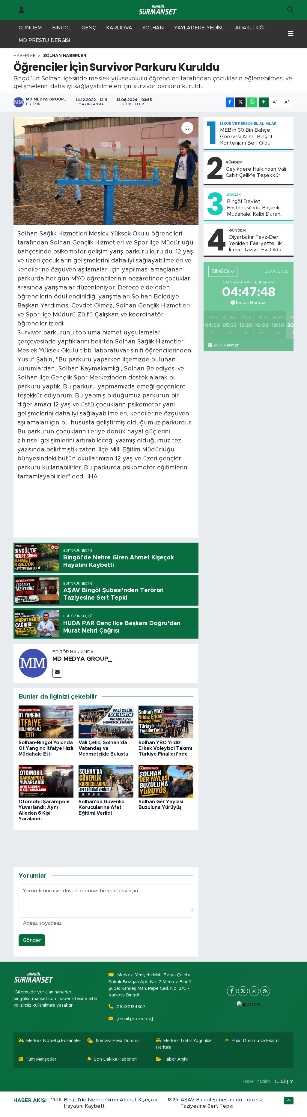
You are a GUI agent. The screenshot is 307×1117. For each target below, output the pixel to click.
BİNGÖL (61, 27)
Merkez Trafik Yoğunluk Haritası (184, 1044)
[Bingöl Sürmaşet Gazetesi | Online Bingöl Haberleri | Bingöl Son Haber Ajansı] (158, 10)
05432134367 (131, 1007)
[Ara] (290, 10)
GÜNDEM (30, 27)
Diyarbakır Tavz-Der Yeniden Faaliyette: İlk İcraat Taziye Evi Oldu (255, 244)
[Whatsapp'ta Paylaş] (252, 102)
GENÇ (89, 27)
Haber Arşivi (176, 1059)
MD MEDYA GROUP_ (82, 659)
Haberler (24, 56)
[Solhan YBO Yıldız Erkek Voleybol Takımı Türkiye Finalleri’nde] (166, 721)
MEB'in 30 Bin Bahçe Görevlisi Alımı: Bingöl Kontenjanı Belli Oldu (246, 136)
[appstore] (248, 1004)
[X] (243, 991)
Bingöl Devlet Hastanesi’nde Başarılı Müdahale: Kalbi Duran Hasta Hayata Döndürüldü (258, 208)
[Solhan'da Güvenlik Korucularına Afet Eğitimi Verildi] (106, 780)
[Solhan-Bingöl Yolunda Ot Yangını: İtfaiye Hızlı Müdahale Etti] (46, 721)
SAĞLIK (234, 194)
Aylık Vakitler (226, 345)
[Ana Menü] (291, 34)
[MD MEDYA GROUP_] (33, 662)
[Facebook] (232, 991)
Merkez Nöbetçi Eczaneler (53, 1040)
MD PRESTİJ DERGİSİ (44, 40)
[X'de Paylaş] (240, 102)
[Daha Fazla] (264, 102)
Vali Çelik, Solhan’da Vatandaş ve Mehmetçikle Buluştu (103, 748)
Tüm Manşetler (40, 1059)
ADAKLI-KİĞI (249, 27)
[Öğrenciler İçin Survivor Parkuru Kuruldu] (105, 171)
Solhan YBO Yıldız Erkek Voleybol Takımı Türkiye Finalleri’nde (165, 748)
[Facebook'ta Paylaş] (230, 102)
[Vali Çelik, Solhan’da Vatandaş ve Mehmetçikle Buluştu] (106, 721)
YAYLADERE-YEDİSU (199, 27)
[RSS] (265, 991)
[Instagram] (254, 991)
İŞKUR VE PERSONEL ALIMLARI (249, 123)
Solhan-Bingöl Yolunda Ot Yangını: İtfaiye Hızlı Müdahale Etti (46, 748)
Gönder (32, 940)
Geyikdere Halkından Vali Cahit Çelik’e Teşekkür (256, 172)
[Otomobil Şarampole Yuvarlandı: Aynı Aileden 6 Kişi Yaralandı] (46, 780)
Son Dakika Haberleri (115, 1059)
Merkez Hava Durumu (118, 1040)
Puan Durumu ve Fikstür (256, 1040)
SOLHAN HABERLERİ (65, 56)
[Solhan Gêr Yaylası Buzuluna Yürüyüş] (166, 780)
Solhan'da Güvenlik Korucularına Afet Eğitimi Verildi (101, 807)
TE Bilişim (284, 1081)
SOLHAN (153, 27)
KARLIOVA (119, 27)
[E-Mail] (57, 673)
